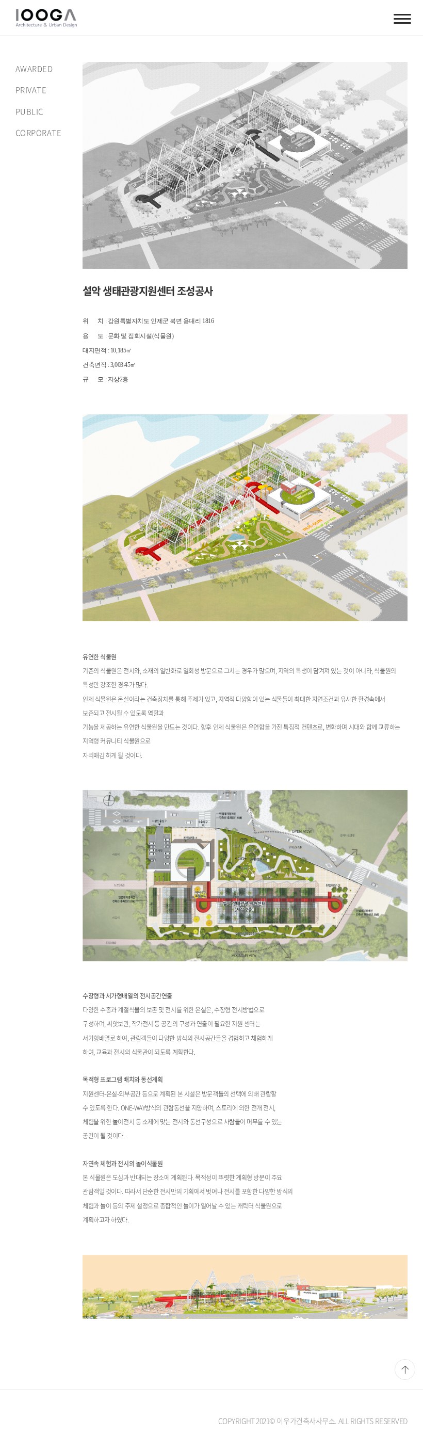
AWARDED (34, 68)
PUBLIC (29, 111)
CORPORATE (38, 132)
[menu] (402, 18)
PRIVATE (30, 89)
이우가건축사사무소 (52, 18)
